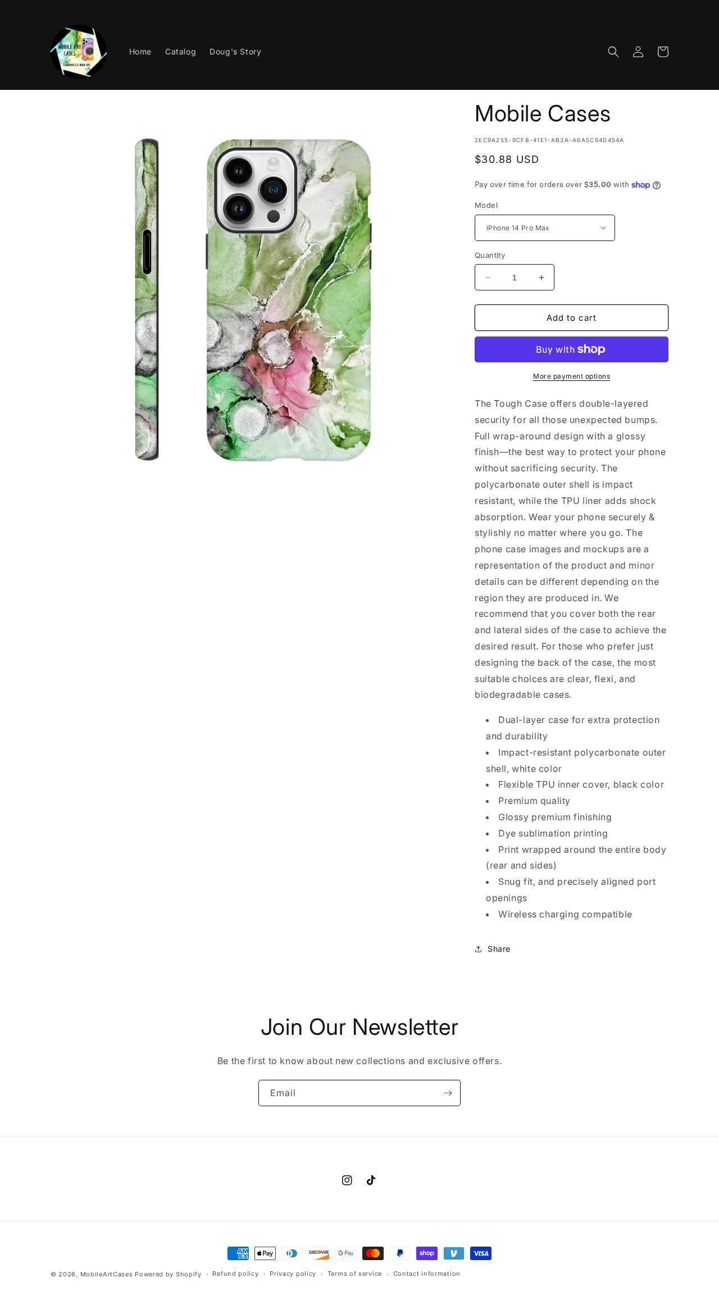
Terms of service (354, 1274)
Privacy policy (293, 1274)
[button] (613, 51)
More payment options (571, 376)
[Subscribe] (447, 1093)
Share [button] (499, 948)
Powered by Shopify (168, 1274)
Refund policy (235, 1274)
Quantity (490, 255)
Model (486, 205)
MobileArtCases (106, 1274)
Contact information (427, 1274)
